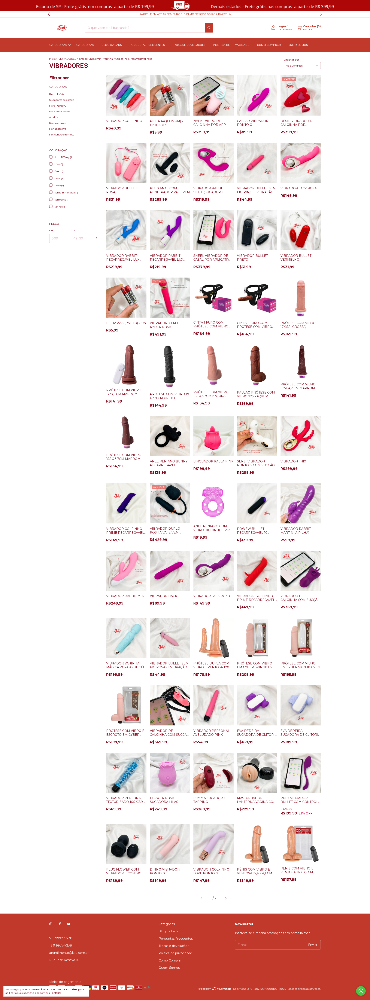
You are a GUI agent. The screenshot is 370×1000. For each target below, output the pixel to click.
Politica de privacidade (231, 44)
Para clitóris (56, 94)
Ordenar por (291, 59)
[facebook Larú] (59, 924)
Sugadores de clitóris (61, 99)
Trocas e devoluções (188, 44)
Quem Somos (298, 44)
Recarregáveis (57, 123)
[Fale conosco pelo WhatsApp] (361, 991)
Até (73, 230)
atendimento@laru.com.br (69, 953)
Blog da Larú (111, 44)
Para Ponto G (57, 105)
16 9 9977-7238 (60, 945)
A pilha (53, 117)
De (51, 230)
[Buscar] (209, 28)
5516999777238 (60, 938)
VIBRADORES (67, 58)
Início (52, 58)
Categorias (58, 44)
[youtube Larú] (68, 924)
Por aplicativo (57, 128)
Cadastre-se (285, 29)
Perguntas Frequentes (147, 44)
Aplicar (96, 238)
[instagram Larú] (50, 924)
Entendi (56, 992)
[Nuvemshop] (214, 989)
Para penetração (59, 111)
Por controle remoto (61, 134)
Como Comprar (269, 44)
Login (282, 26)
